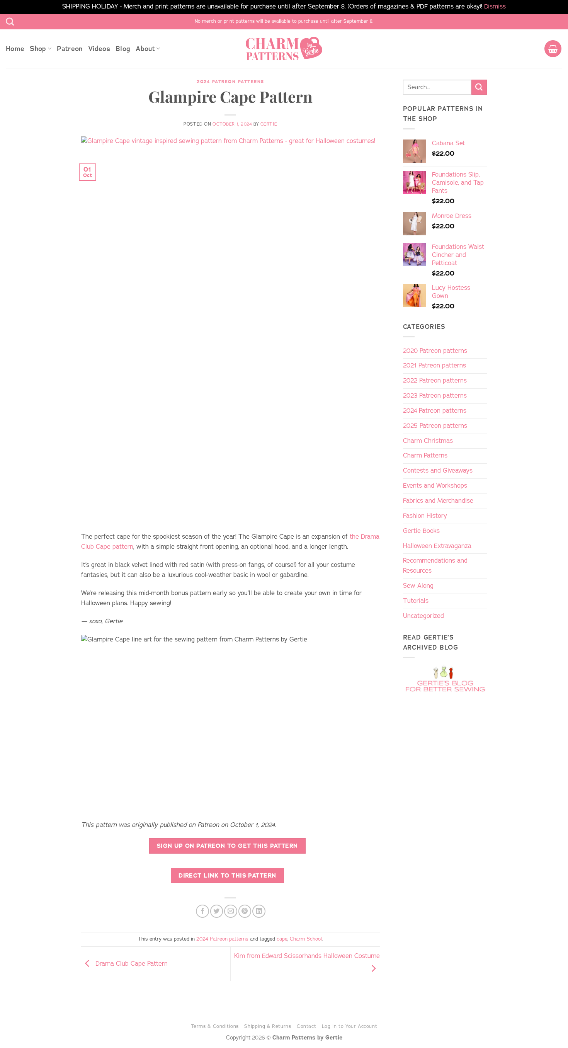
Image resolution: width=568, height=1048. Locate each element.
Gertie (268, 124)
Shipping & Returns (267, 1026)
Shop (38, 48)
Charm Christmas (428, 441)
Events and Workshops (435, 485)
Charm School (306, 939)
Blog (123, 48)
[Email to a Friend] (230, 911)
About (145, 48)
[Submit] (479, 87)
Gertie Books (421, 531)
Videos (99, 48)
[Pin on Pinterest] (244, 911)
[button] (552, 48)
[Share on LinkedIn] (258, 911)
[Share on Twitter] (216, 911)
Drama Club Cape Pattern (131, 964)
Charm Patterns (425, 455)
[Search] (10, 21)
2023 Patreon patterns (435, 395)
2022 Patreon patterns (435, 380)
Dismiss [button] (495, 6)
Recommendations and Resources (435, 565)
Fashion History (425, 516)
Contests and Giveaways (438, 470)
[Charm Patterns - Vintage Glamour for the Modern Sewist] (284, 48)
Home (15, 48)
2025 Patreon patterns (435, 426)
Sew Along (418, 586)
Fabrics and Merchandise (438, 501)
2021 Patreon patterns (434, 365)
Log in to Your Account (350, 1026)
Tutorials (416, 601)
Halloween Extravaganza (437, 546)
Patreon (69, 48)
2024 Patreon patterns (230, 82)
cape (282, 939)
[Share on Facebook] (202, 911)
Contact (306, 1026)
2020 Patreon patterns (435, 351)
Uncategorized (423, 616)
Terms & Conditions (215, 1026)
